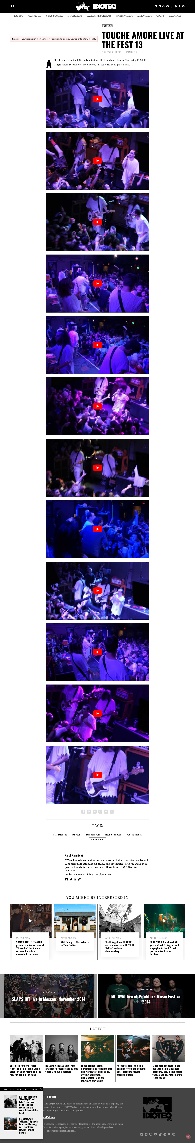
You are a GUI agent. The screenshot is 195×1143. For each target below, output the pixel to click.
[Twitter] (159, 6)
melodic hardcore (113, 834)
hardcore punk (93, 834)
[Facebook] (155, 6)
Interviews (75, 15)
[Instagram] (163, 6)
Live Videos (144, 15)
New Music (34, 15)
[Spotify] (176, 6)
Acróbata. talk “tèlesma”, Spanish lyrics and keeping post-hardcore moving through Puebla (28, 1125)
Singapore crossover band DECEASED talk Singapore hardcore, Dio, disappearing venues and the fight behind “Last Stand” (167, 1071)
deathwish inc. (60, 834)
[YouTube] (168, 6)
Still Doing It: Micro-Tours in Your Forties (75, 943)
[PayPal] (179, 6)
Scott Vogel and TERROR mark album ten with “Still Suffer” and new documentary (119, 946)
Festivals (175, 15)
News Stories (54, 15)
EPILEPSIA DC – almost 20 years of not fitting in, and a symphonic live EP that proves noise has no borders (164, 948)
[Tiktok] (171, 6)
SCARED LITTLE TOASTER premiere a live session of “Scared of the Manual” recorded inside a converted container (30, 948)
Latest (18, 15)
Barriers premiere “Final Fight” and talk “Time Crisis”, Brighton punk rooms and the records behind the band (28, 1105)
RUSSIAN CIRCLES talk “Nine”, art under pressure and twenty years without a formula (61, 1068)
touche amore (97, 839)
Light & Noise (121, 64)
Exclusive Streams (99, 15)
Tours (160, 15)
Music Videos (124, 15)
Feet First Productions (83, 64)
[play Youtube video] (97, 99)
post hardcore (134, 834)
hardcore (76, 834)
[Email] (183, 6)
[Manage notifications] (188, 1136)
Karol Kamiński (74, 855)
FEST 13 (141, 60)
